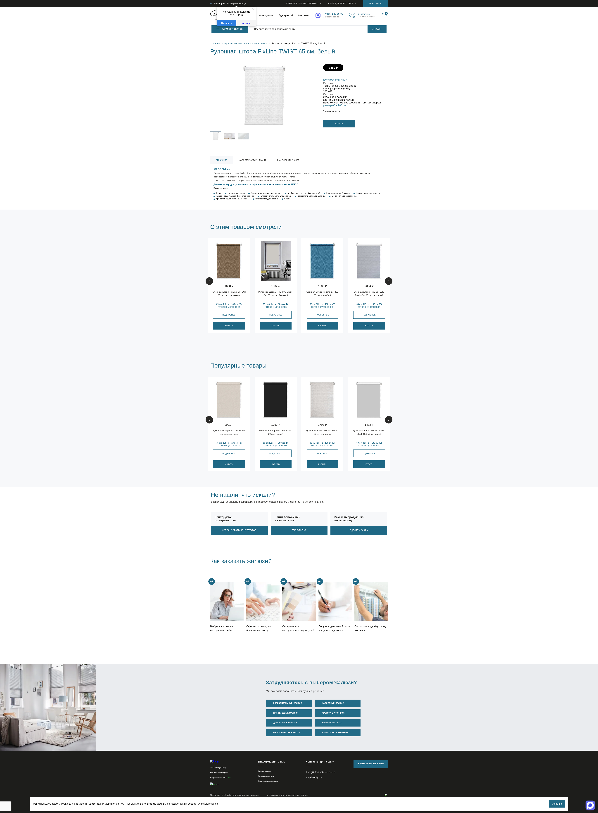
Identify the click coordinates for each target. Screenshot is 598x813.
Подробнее (229, 315)
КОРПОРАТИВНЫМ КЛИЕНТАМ (302, 3)
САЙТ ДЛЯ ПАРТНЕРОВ (341, 3)
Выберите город (236, 3)
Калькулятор (266, 15)
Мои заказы (375, 3)
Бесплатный (366, 15)
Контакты (303, 15)
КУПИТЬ (339, 123)
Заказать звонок (331, 16)
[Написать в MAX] (319, 15)
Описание (221, 160)
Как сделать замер (288, 160)
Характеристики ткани (252, 160)
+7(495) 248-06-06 (333, 14)
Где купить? (286, 15)
